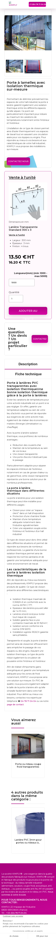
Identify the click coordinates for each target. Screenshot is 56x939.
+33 (37, 4)
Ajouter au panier (28, 312)
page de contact (15, 704)
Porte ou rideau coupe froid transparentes (28, 765)
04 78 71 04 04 (28, 701)
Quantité (14, 292)
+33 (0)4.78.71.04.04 (16, 913)
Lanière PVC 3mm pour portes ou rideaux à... (28, 841)
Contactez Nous (18, 161)
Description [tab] (28, 364)
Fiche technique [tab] (28, 374)
